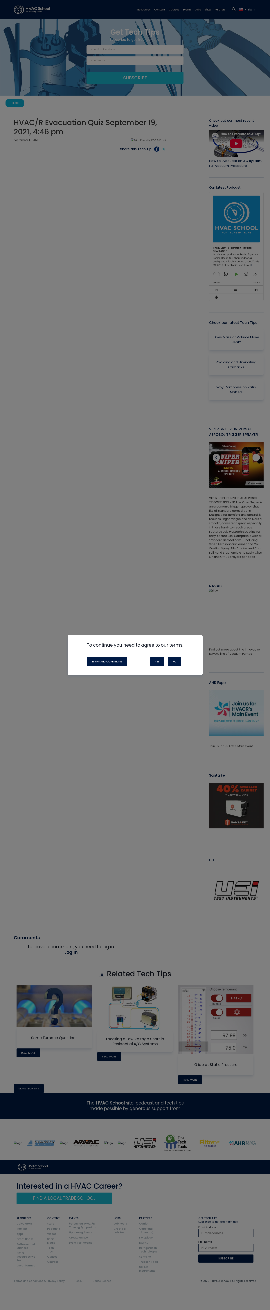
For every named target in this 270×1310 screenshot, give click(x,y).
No (175, 661)
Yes (157, 661)
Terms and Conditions (107, 661)
